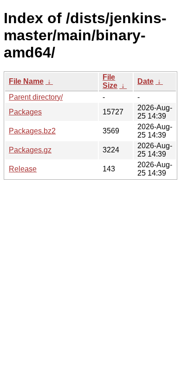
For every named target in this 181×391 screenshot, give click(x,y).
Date (145, 81)
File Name (26, 81)
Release (23, 169)
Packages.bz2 (32, 131)
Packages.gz (30, 150)
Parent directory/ (36, 97)
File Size (110, 81)
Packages (25, 112)
